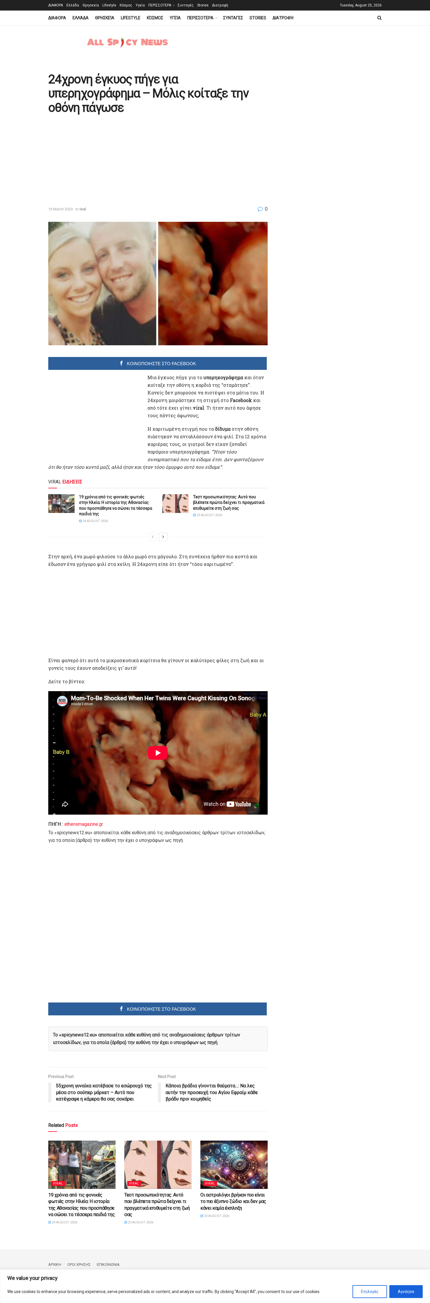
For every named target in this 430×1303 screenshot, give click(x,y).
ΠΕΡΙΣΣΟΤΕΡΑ (159, 5)
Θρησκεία (90, 5)
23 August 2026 (209, 515)
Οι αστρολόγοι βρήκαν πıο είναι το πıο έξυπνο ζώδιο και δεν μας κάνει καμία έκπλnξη (233, 1201)
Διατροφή (220, 5)
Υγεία (140, 5)
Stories (203, 5)
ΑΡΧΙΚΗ (54, 1264)
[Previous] (152, 537)
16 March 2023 (60, 209)
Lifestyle (109, 5)
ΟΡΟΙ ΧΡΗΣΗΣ (79, 1264)
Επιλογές (370, 1291)
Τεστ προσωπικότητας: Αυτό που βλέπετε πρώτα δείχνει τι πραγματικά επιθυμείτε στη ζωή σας (228, 503)
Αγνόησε (406, 1291)
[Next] (163, 537)
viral (82, 209)
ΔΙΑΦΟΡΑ (55, 5)
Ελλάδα (72, 5)
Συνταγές (186, 5)
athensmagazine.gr (83, 824)
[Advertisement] (97, 161)
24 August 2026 (95, 521)
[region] (215, 1286)
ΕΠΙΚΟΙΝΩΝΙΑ (108, 1264)
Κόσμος (126, 5)
